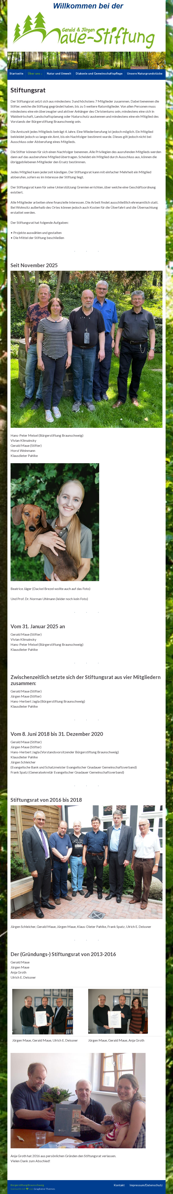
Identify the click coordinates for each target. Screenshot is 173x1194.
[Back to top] (163, 1184)
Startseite (16, 73)
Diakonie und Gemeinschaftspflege (99, 73)
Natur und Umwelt (59, 73)
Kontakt (119, 1185)
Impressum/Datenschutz (146, 1185)
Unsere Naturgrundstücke (144, 73)
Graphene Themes (44, 1188)
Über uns (34, 73)
